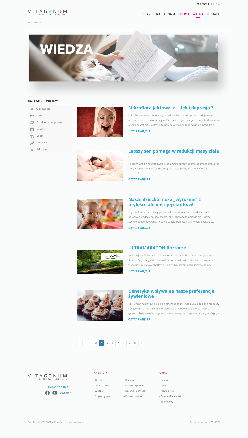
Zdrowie (42, 149)
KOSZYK (210, 4)
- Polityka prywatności (135, 385)
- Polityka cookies (133, 396)
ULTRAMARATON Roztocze (157, 248)
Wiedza (198, 14)
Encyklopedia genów (49, 122)
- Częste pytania (102, 396)
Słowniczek (43, 142)
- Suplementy (166, 401)
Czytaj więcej (139, 131)
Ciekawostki (43, 108)
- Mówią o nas (166, 390)
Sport (40, 135)
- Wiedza (98, 390)
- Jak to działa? (101, 385)
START (147, 14)
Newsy (40, 129)
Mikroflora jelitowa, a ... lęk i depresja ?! (171, 108)
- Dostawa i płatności (135, 390)
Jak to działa (165, 14)
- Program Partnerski (170, 396)
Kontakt (213, 14)
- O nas (163, 385)
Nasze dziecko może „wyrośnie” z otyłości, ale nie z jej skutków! (164, 202)
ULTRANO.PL (214, 422)
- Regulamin (130, 380)
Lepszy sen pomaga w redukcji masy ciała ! (173, 153)
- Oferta (98, 380)
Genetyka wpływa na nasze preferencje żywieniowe (171, 293)
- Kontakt (164, 380)
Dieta (40, 115)
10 (135, 343)
